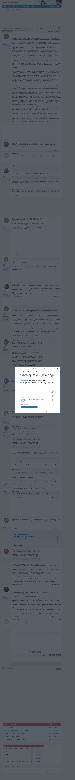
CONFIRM (29, 406)
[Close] (58, 369)
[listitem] (37, 389)
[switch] (52, 392)
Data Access (37, 411)
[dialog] (37, 390)
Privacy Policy (44, 411)
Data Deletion (30, 411)
